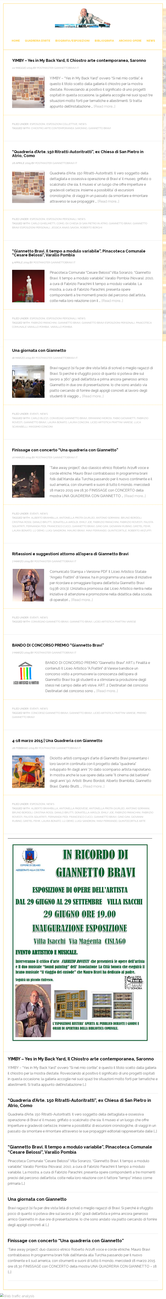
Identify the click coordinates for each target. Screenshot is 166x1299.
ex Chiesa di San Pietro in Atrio (86, 223)
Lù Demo (38, 530)
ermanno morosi (100, 418)
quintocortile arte (131, 820)
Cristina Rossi (21, 522)
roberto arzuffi (139, 530)
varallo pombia (61, 326)
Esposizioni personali (61, 219)
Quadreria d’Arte (37, 40)
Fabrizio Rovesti (131, 522)
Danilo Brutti (42, 522)
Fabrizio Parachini (44, 322)
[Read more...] (104, 106)
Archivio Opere (130, 40)
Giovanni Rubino (120, 526)
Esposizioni (37, 124)
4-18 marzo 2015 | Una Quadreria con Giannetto (57, 740)
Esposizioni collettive (61, 124)
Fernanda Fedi (36, 526)
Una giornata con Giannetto (39, 350)
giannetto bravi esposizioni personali (108, 322)
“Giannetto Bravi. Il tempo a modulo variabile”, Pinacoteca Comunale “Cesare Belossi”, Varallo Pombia (78, 253)
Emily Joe (85, 522)
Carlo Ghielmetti (43, 223)
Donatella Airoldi (65, 522)
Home (16, 40)
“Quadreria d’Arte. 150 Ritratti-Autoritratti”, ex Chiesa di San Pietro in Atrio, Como (78, 153)
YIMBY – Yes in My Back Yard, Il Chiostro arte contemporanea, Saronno (79, 60)
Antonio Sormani (108, 517)
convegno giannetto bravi (68, 418)
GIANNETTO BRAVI (82, 18)
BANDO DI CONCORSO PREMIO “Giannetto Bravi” (58, 645)
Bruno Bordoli (131, 517)
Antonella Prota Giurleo (77, 517)
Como (60, 223)
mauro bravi (76, 530)
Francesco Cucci (59, 526)
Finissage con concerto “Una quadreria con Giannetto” (65, 450)
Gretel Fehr (141, 526)
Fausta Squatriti (35, 816)
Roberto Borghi (91, 227)
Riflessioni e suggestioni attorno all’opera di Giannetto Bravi (70, 554)
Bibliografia (104, 40)
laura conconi (78, 422)
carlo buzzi (39, 418)
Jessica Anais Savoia (65, 227)
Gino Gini (102, 526)
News (151, 40)
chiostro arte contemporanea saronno (59, 128)
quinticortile (117, 530)
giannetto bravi (99, 128)
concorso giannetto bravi (49, 712)
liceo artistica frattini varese (111, 422)
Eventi (34, 413)
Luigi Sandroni (56, 530)
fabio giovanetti (124, 418)
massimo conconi (41, 426)
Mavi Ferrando (96, 530)
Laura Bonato (57, 422)
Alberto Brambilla (44, 517)
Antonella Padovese (73, 808)
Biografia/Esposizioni (72, 40)
